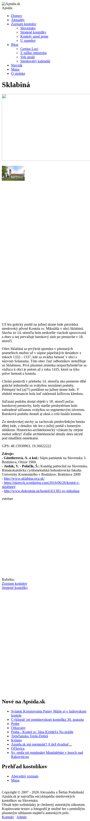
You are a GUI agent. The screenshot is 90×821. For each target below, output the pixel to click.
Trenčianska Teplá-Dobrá (29, 736)
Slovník (16, 65)
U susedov (28, 40)
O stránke (18, 73)
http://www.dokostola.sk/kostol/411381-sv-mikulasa (41, 491)
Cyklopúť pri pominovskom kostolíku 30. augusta (47, 719)
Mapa (15, 69)
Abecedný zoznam (24, 776)
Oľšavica (17, 748)
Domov (16, 16)
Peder (15, 724)
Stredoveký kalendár (35, 61)
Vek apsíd (27, 57)
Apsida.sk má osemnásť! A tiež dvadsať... (41, 744)
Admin (21, 817)
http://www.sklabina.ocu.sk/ (24, 478)
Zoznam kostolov (23, 24)
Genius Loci (29, 49)
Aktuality (18, 20)
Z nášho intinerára (33, 53)
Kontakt (8, 817)
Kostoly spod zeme (34, 36)
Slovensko (28, 28)
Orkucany (18, 728)
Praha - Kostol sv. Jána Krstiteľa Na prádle (42, 732)
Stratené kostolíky (33, 32)
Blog (14, 45)
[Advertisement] (45, 266)
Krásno (16, 740)
